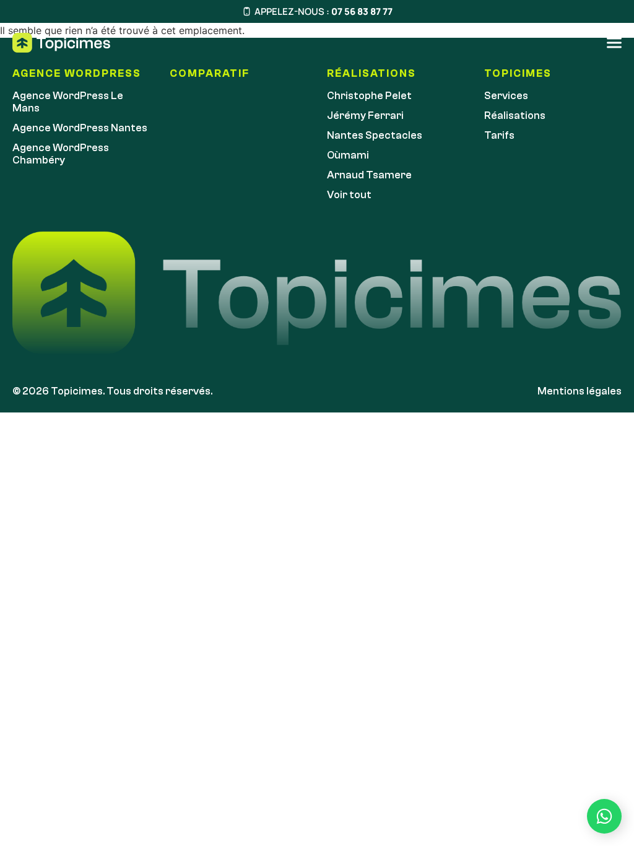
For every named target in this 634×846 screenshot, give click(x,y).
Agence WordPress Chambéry (60, 154)
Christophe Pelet (369, 96)
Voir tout (349, 195)
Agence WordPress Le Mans (67, 102)
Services (506, 96)
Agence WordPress (76, 73)
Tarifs (499, 135)
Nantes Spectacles (374, 135)
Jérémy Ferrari (365, 115)
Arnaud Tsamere (369, 175)
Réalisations (514, 115)
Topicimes (518, 73)
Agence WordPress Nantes (79, 128)
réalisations (371, 73)
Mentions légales (579, 391)
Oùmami (348, 155)
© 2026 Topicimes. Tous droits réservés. (112, 391)
